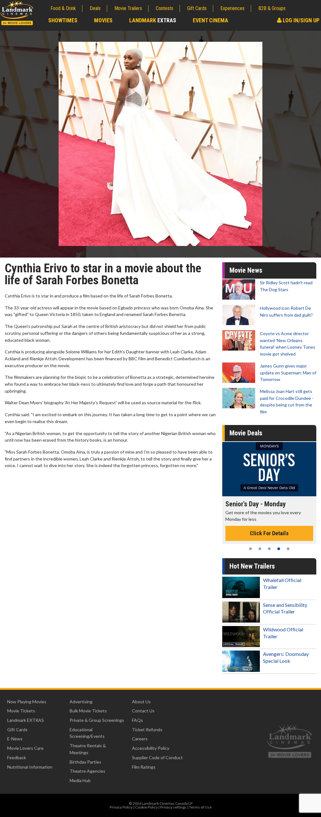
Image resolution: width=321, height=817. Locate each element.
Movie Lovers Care (25, 748)
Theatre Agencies (87, 771)
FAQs (137, 720)
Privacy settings (173, 807)
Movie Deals (245, 433)
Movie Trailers (128, 8)
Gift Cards (197, 8)
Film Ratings (143, 767)
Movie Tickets (21, 710)
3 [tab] (269, 549)
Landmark (152, 20)
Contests (164, 8)
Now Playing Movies (26, 701)
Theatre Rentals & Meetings (88, 749)
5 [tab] (288, 549)
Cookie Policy (146, 807)
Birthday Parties (85, 762)
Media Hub (80, 780)
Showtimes (62, 20)
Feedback (16, 757)
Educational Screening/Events (87, 733)
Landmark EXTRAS (25, 720)
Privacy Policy (121, 807)
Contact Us (143, 710)
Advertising (81, 701)
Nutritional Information (29, 767)
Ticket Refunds (147, 729)
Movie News (245, 270)
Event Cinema (210, 20)
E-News (15, 738)
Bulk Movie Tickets (88, 710)
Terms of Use (200, 807)
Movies (103, 20)
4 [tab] (279, 549)
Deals (95, 8)
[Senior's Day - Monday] (269, 469)
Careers (140, 738)
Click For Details (269, 533)
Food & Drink (63, 8)
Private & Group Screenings (97, 720)
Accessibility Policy (150, 748)
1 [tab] (250, 549)
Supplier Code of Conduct (157, 757)
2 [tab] (260, 549)
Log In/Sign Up (300, 20)
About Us (141, 701)
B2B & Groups (272, 8)
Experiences (232, 8)
